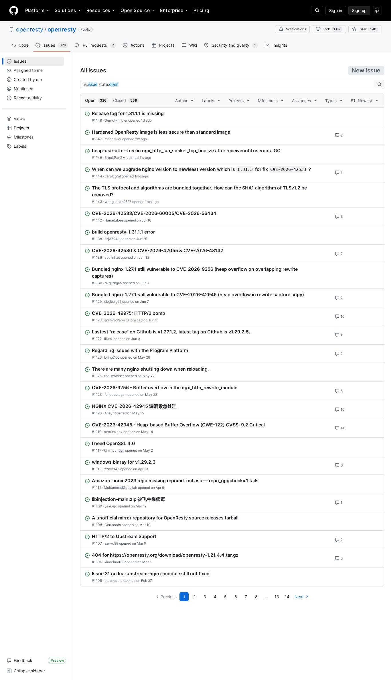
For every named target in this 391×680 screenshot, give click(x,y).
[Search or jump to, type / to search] (317, 10)
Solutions (65, 10)
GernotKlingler (115, 120)
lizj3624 (111, 239)
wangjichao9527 (118, 201)
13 (277, 596)
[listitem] (232, 117)
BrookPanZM (115, 157)
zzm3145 (111, 469)
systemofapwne (117, 320)
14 (287, 596)
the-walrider (114, 376)
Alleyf (109, 413)
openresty (29, 29)
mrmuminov (113, 432)
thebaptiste (113, 580)
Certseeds (112, 525)
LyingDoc (111, 357)
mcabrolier (112, 139)
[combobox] (229, 84)
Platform (34, 10)
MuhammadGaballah (120, 487)
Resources (98, 10)
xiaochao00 (114, 562)
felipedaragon (115, 394)
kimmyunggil (114, 450)
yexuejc (110, 506)
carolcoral (113, 176)
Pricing (201, 10)
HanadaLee (113, 220)
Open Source (135, 10)
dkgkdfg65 (113, 283)
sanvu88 (111, 543)
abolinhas (112, 257)
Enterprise (171, 10)
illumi (108, 339)
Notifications (296, 29)
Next (299, 596)
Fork (331, 29)
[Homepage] (13, 10)
